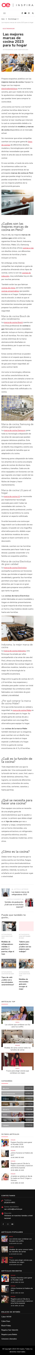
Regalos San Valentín (9, 1330)
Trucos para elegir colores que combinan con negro (17, 1072)
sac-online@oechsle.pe (13, 1209)
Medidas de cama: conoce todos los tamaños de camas (17, 1049)
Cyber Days (5, 1321)
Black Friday (6, 1325)
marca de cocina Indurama (15, 651)
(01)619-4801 (9, 1202)
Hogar (17, 1045)
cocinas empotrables (10, 291)
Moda (17, 1022)
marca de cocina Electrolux (15, 567)
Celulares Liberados (9, 1339)
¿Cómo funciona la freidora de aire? (22, 1154)
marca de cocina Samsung (15, 430)
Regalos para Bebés (9, 1334)
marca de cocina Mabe (22, 710)
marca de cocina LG (12, 496)
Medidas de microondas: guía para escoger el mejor (23, 984)
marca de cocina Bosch (13, 322)
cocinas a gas (28, 248)
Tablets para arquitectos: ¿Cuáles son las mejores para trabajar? (25, 947)
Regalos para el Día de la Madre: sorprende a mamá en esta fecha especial (22, 1165)
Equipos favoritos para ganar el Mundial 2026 (21, 1143)
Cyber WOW (6, 1317)
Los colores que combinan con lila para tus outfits (17, 1026)
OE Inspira (20, 1349)
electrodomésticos (9, 88)
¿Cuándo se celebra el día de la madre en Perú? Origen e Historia (21, 1178)
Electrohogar (8, 29)
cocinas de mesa (8, 288)
